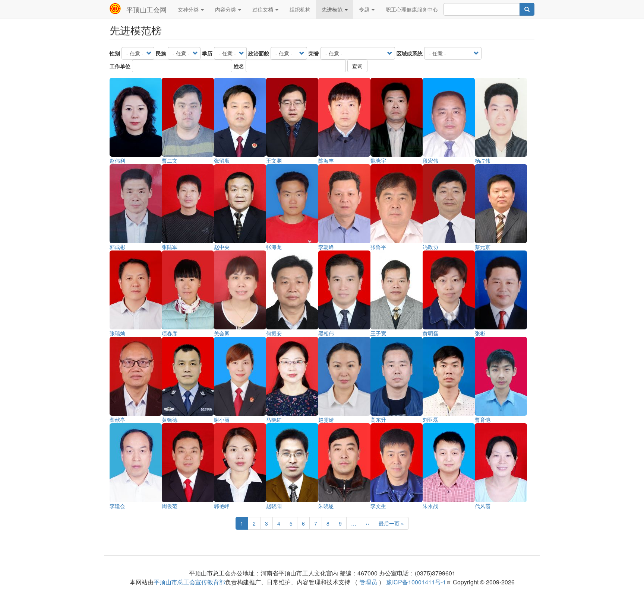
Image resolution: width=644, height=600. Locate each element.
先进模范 (333, 9)
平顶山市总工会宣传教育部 (189, 582)
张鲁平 (378, 246)
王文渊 (274, 160)
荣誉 (314, 53)
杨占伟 (482, 160)
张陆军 (169, 246)
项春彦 (169, 333)
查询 (357, 66)
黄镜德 (169, 419)
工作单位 (120, 66)
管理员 (368, 582)
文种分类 (189, 9)
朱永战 (430, 506)
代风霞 (482, 506)
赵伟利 (117, 160)
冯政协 (430, 246)
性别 (115, 53)
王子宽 (378, 333)
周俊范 (169, 506)
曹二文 (169, 160)
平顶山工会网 (146, 9)
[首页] (118, 8)
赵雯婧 (326, 419)
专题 (365, 9)
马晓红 (274, 419)
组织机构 (300, 9)
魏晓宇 (378, 160)
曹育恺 (482, 419)
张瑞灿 (117, 333)
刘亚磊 (430, 419)
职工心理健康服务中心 (412, 9)
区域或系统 (410, 53)
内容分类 (226, 9)
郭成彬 (117, 246)
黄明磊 (430, 333)
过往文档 (263, 9)
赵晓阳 (274, 506)
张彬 (480, 333)
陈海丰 (326, 160)
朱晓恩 (326, 506)
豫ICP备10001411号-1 (416, 582)
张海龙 (274, 246)
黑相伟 (326, 333)
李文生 (378, 506)
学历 (207, 53)
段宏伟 (430, 160)
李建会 (117, 506)
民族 (161, 53)
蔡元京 (482, 246)
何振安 (274, 333)
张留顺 (222, 160)
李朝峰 (326, 246)
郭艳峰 (222, 506)
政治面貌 (258, 53)
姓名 (239, 66)
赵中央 (222, 246)
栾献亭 (117, 419)
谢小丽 (222, 419)
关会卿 (222, 333)
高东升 (378, 419)
